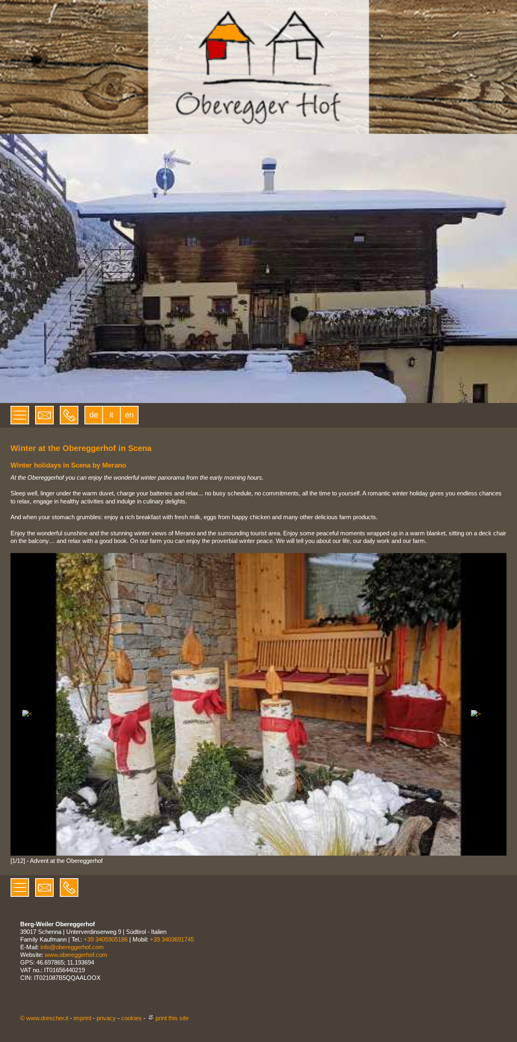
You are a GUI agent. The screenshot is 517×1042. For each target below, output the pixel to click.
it (111, 414)
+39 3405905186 (106, 939)
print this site (172, 1018)
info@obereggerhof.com (72, 947)
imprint (82, 1018)
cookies (131, 1018)
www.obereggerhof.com (76, 954)
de (93, 414)
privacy (106, 1018)
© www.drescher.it (44, 1018)
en (129, 414)
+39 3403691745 (172, 939)
